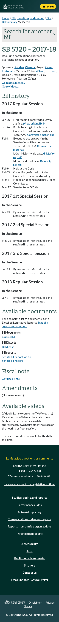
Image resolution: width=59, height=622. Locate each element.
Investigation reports (30, 533)
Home (5, 18)
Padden (19, 67)
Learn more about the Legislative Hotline (29, 484)
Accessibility (29, 544)
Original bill (9, 337)
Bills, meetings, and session (27, 18)
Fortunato (8, 71)
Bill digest (8, 347)
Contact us (29, 572)
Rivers (49, 67)
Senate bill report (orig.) (16, 357)
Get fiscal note (11, 378)
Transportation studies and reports (29, 519)
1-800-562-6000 (29, 471)
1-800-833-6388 (42, 476)
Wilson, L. (42, 71)
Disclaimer (35, 602)
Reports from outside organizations (29, 526)
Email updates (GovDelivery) (29, 580)
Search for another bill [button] (29, 34)
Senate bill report (12, 360)
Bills (48, 18)
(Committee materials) (40, 134)
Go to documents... (13, 82)
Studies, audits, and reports (29, 497)
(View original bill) (34, 123)
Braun (52, 71)
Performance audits (29, 505)
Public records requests (29, 558)
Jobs (30, 551)
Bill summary (9, 22)
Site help (29, 565)
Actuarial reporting (29, 512)
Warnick (30, 67)
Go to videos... (10, 86)
